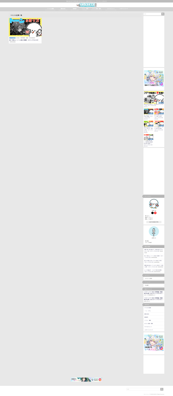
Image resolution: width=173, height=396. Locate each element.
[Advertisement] (154, 170)
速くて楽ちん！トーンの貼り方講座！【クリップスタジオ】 (24, 40)
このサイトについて (123, 8)
